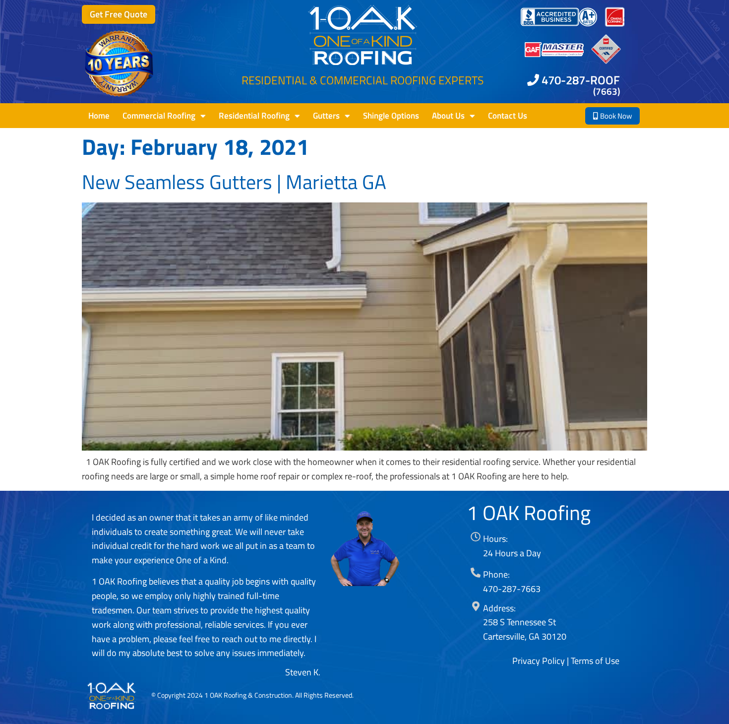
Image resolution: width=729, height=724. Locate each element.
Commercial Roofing (158, 115)
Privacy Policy (538, 660)
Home (99, 115)
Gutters (326, 115)
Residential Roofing (254, 115)
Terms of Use (595, 660)
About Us (448, 115)
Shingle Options (391, 115)
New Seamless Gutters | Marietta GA (234, 182)
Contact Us (507, 115)
